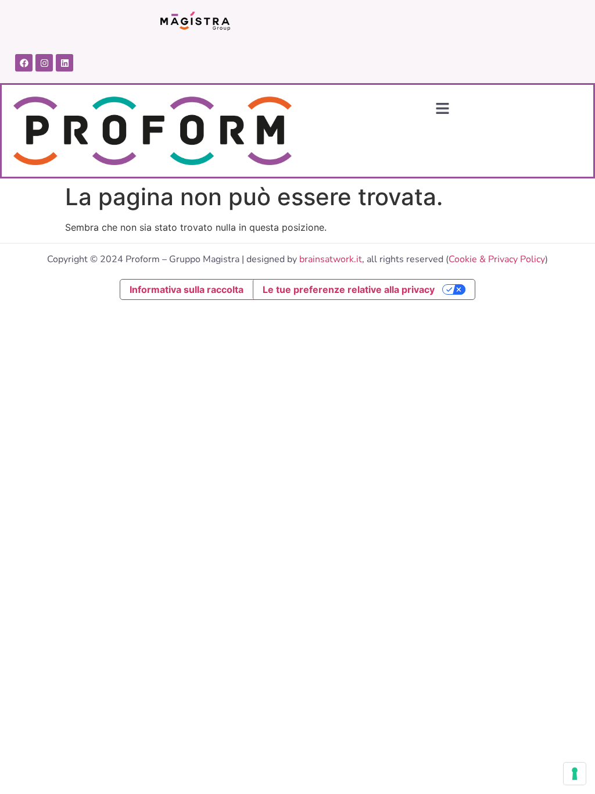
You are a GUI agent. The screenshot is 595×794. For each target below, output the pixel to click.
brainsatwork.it (330, 259)
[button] (442, 108)
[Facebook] (24, 62)
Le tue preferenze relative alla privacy (349, 289)
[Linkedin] (64, 62)
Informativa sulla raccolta (186, 289)
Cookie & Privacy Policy (497, 259)
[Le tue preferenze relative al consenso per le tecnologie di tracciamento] (575, 774)
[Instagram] (44, 62)
